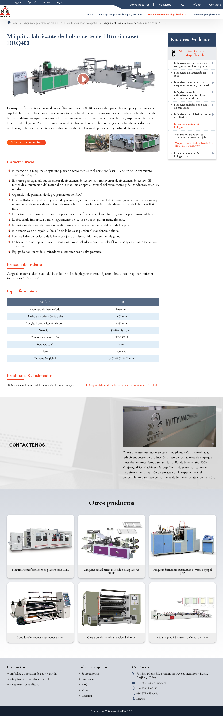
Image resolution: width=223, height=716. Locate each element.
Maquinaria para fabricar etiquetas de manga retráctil (191, 84)
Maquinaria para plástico (24, 685)
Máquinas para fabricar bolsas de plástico (192, 116)
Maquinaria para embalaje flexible (41, 23)
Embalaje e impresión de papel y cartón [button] (119, 14)
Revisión (87, 696)
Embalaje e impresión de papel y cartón (33, 674)
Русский (32, 2)
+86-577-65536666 (147, 693)
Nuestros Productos (191, 40)
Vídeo (197, 4)
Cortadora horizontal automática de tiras (40, 637)
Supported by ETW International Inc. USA (111, 711)
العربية (60, 2)
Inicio (90, 14)
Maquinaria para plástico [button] (204, 14)
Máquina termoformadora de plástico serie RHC (40, 570)
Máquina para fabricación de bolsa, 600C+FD (182, 637)
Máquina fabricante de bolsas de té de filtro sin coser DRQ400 (123, 385)
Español (46, 2)
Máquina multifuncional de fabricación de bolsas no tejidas (43, 385)
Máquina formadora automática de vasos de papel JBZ (182, 571)
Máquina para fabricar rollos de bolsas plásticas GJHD (111, 571)
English (17, 2)
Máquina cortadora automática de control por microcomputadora (190, 95)
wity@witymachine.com (151, 683)
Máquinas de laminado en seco (190, 74)
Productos (164, 4)
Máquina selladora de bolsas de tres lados (191, 106)
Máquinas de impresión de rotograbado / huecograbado (192, 64)
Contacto (140, 667)
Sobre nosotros (139, 4)
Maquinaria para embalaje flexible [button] (165, 14)
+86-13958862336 (146, 688)
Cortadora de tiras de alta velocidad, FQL (111, 637)
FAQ (182, 4)
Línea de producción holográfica (81, 23)
